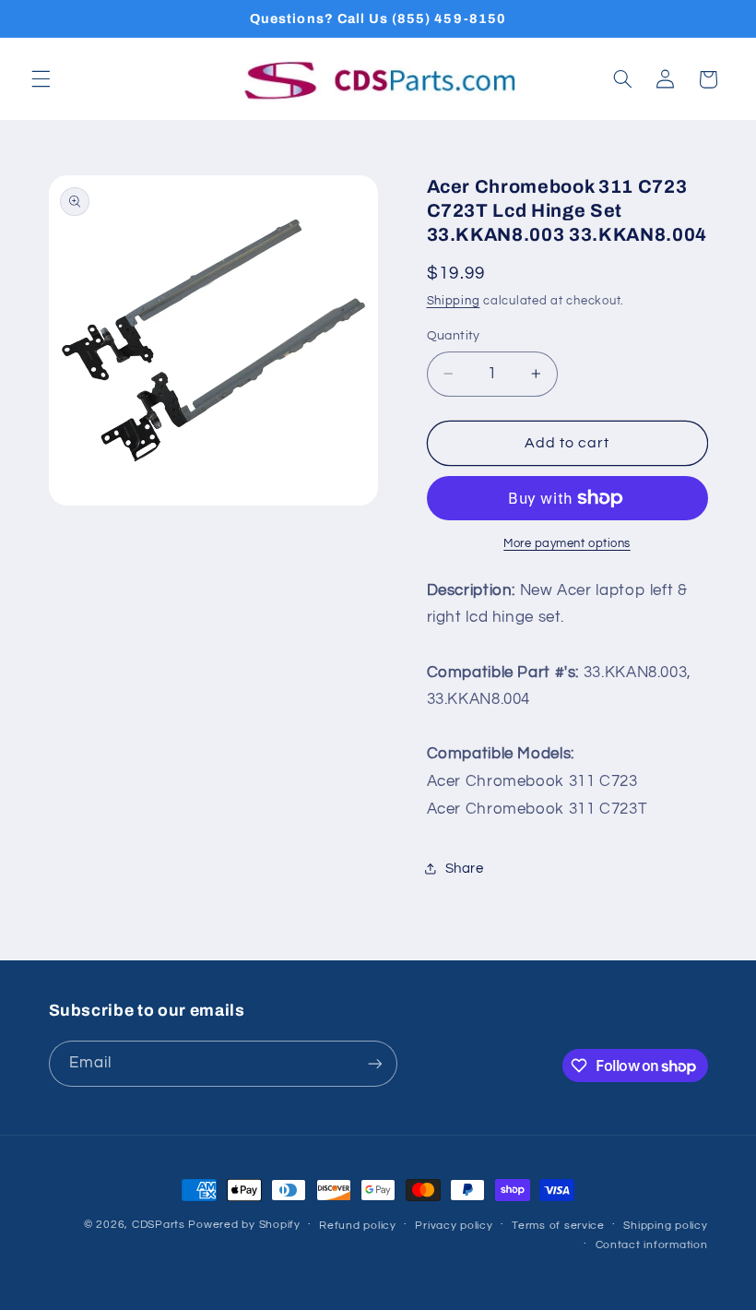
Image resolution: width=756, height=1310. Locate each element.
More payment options (567, 544)
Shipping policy (665, 1226)
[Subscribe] (374, 1063)
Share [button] (464, 868)
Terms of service (558, 1226)
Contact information (652, 1245)
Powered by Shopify (244, 1225)
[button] (40, 79)
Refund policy (357, 1226)
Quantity (453, 335)
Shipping (453, 301)
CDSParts (158, 1225)
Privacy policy (453, 1226)
